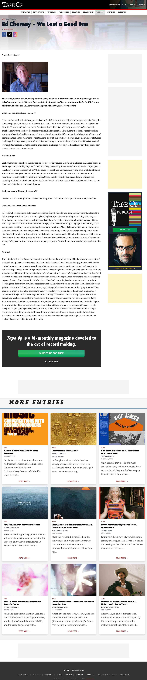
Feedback (79, 675)
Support (90, 675)
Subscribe (122, 12)
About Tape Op (23, 675)
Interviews (25, 12)
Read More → (25, 481)
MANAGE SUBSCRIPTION (117, 4)
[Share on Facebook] (4, 34)
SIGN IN (132, 4)
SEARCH (142, 4)
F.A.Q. (114, 675)
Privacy (69, 675)
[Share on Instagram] (15, 34)
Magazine (111, 12)
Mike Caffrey (8, 29)
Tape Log (99, 12)
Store (59, 675)
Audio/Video (64, 12)
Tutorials (52, 12)
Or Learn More (51, 361)
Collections (88, 12)
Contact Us (125, 675)
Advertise (37, 675)
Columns (76, 12)
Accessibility (103, 675)
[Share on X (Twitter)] (9, 34)
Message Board (78, 670)
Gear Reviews (38, 12)
